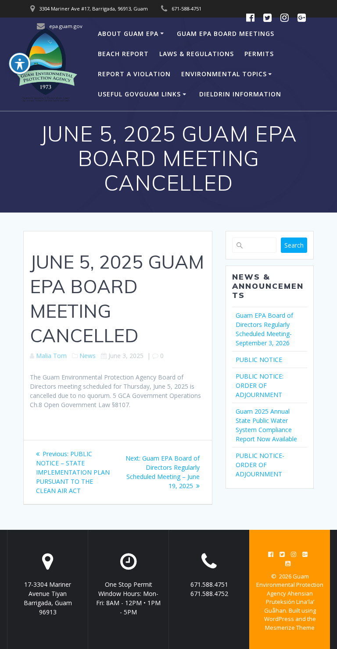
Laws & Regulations (196, 54)
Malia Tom (51, 355)
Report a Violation (134, 74)
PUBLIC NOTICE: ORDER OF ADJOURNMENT (259, 385)
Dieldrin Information (240, 94)
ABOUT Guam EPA (128, 33)
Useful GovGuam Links (139, 94)
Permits (259, 54)
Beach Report (123, 54)
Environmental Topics (224, 74)
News (87, 355)
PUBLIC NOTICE (259, 359)
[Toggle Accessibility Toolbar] (19, 63)
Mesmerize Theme (290, 627)
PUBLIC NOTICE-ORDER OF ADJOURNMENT (260, 464)
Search (294, 245)
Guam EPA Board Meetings (225, 33)
